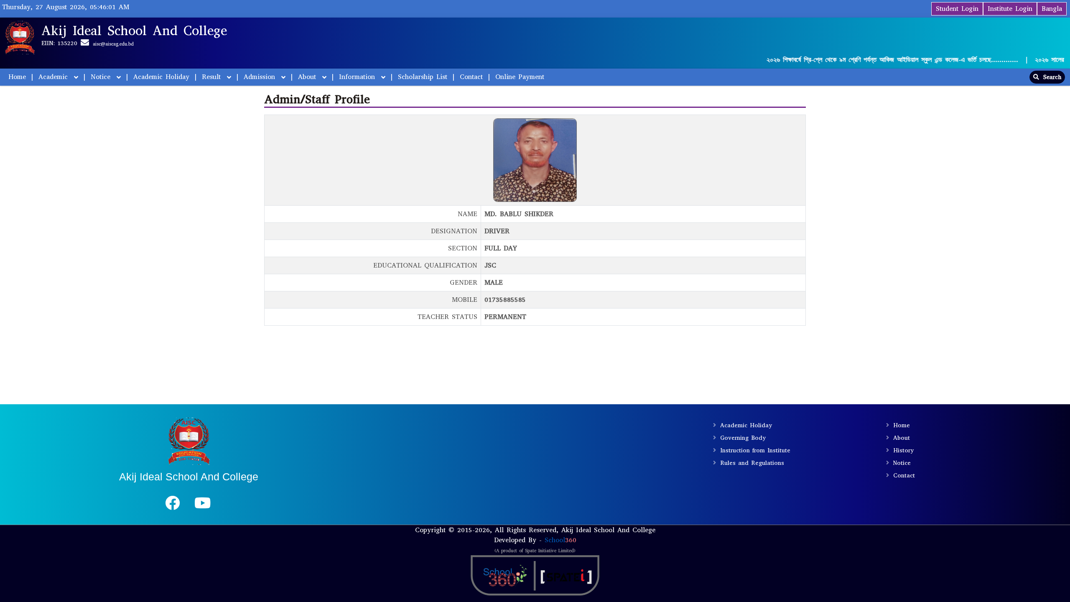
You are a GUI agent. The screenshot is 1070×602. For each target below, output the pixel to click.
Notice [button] (102, 76)
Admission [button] (261, 76)
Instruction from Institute (755, 450)
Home (17, 76)
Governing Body (743, 438)
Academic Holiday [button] (161, 76)
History (903, 450)
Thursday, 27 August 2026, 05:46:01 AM (65, 7)
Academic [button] (54, 76)
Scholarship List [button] (422, 76)
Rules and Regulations (752, 463)
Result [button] (213, 76)
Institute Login (1010, 8)
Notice (902, 463)
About (901, 438)
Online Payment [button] (519, 76)
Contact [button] (471, 76)
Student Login (957, 8)
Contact (904, 476)
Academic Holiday (746, 425)
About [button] (308, 76)
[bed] (172, 506)
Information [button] (358, 76)
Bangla (1052, 8)
